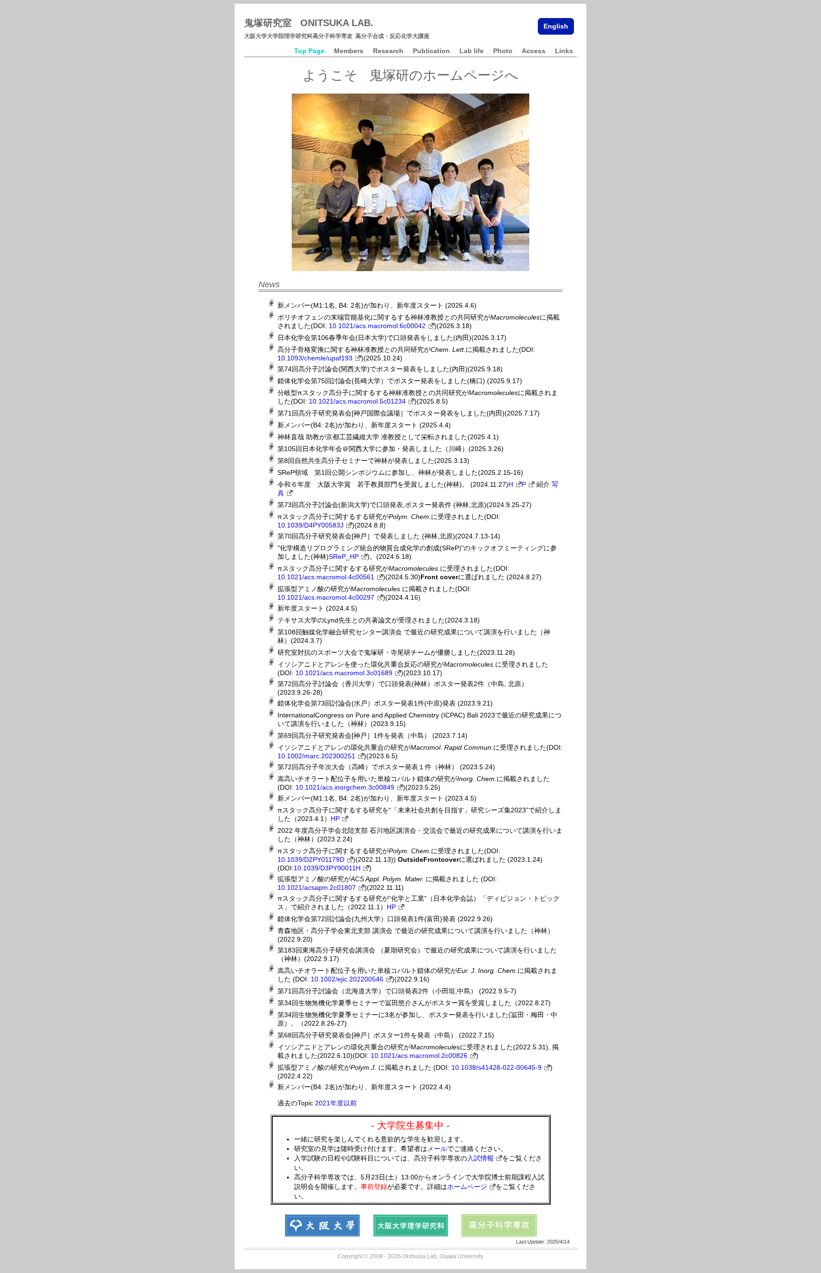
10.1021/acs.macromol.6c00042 (377, 326)
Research (388, 51)
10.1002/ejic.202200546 (347, 979)
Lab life (471, 51)
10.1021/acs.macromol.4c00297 (325, 597)
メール (437, 1148)
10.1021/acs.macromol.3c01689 (344, 673)
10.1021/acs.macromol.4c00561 (325, 577)
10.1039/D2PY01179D (310, 859)
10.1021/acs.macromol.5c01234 (357, 401)
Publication (431, 51)
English (556, 26)
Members (348, 51)
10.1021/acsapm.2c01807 (316, 887)
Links (564, 51)
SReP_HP (344, 556)
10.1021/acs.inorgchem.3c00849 (345, 787)
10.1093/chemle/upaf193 (315, 358)
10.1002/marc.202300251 (316, 756)
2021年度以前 (336, 1103)
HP (335, 818)
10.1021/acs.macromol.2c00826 (419, 1055)
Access (533, 51)
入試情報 (480, 1158)
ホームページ (467, 1186)
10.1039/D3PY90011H (327, 868)
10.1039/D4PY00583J (310, 525)
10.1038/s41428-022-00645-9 (496, 1067)
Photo (503, 51)
